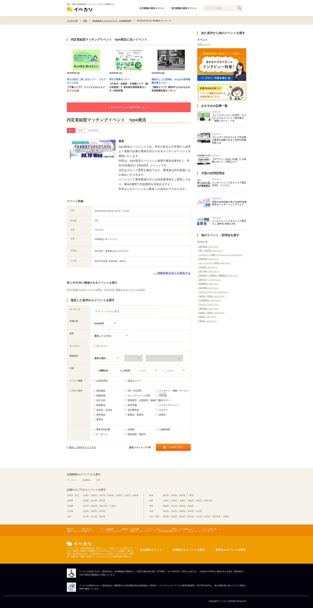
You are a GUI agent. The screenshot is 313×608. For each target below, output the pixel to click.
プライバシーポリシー (155, 529)
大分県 (199, 516)
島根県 (182, 511)
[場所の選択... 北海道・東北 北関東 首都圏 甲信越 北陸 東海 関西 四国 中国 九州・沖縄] (107, 358)
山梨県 (86, 511)
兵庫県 (174, 500)
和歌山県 (208, 500)
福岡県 (166, 516)
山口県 (199, 511)
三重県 (191, 495)
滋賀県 (191, 500)
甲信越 (70, 511)
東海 (151, 495)
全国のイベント (204, 44)
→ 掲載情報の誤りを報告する (172, 273)
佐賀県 (174, 516)
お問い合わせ (86, 529)
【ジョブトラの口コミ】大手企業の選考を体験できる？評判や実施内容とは (229, 140)
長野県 (94, 511)
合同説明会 (93, 130)
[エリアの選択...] (164, 358)
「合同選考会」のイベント (209, 300)
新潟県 (102, 511)
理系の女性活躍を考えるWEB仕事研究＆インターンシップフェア (229, 203)
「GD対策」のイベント (207, 267)
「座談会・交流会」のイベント (211, 296)
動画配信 (86, 480)
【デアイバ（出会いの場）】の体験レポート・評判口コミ (229, 160)
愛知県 (166, 495)
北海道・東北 (73, 495)
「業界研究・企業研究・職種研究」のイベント (217, 275)
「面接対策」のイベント (208, 259)
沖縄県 (226, 516)
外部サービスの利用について (183, 529)
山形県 (127, 495)
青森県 (94, 495)
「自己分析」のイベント (208, 271)
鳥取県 (191, 511)
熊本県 (191, 516)
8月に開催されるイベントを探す (85, 289)
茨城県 (86, 500)
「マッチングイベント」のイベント (213, 292)
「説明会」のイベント (207, 317)
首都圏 (70, 506)
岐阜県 (182, 495)
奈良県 (199, 500)
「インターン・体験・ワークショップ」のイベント (219, 255)
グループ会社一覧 (209, 529)
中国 (151, 511)
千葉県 (113, 506)
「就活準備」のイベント (208, 288)
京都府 (182, 500)
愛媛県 (166, 506)
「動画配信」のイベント (208, 284)
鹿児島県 (217, 516)
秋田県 (111, 495)
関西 (151, 500)
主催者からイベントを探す (189, 549)
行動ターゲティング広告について (80, 531)
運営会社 (70, 529)
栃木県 (94, 500)
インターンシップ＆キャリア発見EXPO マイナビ (229, 184)
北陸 (69, 516)
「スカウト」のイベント (208, 304)
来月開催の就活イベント (184, 8)
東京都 (94, 506)
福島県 (136, 495)
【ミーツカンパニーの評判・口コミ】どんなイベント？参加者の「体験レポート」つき (229, 118)
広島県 (174, 511)
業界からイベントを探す (231, 549)
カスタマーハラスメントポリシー (201, 531)
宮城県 (119, 495)
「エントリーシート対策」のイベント (214, 263)
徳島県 (191, 506)
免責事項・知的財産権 (130, 529)
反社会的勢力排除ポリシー (169, 531)
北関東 (70, 500)
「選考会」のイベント (207, 321)
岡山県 (166, 511)
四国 (151, 506)
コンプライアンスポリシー (112, 531)
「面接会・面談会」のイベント (211, 313)
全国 (98, 480)
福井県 (102, 516)
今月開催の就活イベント (151, 8)
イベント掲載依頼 (106, 529)
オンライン (72, 480)
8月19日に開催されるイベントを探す (124, 289)
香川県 (174, 506)
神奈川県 (103, 506)
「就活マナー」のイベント (209, 279)
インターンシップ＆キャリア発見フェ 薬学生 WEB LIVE (229, 222)
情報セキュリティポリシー (140, 531)
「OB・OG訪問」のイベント (210, 250)
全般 (80, 130)
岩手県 (102, 495)
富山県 (94, 516)
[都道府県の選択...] (133, 358)
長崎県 (182, 516)
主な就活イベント (151, 549)
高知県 (182, 506)
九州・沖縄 (154, 516)
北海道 (86, 495)
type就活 (99, 230)
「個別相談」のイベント (208, 246)
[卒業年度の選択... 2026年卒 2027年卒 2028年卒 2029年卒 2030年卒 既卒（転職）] (106, 323)
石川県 (86, 516)
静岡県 (174, 495)
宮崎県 (207, 516)
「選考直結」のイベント (208, 309)
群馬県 (102, 500)
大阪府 (166, 500)
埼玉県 (86, 506)
